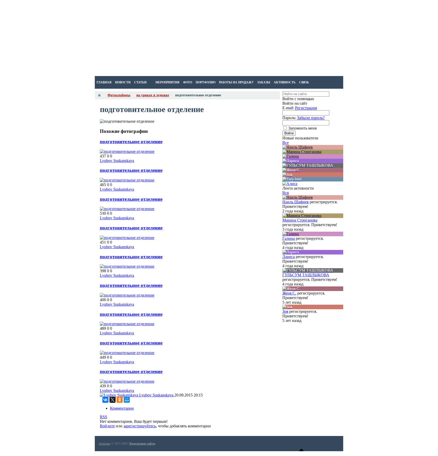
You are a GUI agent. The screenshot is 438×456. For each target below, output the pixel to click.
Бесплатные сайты (142, 443)
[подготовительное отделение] (127, 151)
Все (285, 142)
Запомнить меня (302, 128)
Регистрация (306, 108)
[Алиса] (289, 183)
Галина (288, 238)
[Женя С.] (312, 170)
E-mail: (288, 108)
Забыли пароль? (311, 118)
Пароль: (289, 118)
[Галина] (312, 156)
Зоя (285, 311)
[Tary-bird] (312, 179)
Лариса (288, 256)
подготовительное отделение (131, 141)
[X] (113, 400)
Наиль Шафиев (295, 202)
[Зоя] (312, 174)
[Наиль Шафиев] (312, 147)
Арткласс (105, 443)
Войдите (107, 426)
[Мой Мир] (127, 400)
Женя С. (289, 293)
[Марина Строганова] (312, 152)
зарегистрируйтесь (139, 426)
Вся (285, 193)
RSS (103, 417)
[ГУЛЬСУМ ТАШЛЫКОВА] (312, 165)
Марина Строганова (299, 220)
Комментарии (122, 408)
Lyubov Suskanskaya (117, 160)
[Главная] (99, 95)
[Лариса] (312, 161)
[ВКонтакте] (105, 400)
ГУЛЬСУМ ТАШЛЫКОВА (305, 275)
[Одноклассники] (120, 400)
